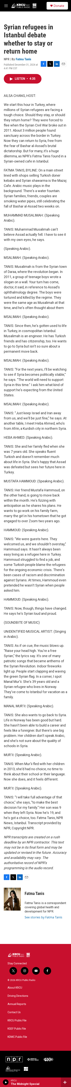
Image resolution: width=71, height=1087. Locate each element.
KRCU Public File (17, 1020)
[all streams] (66, 1082)
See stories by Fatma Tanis (43, 917)
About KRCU (15, 987)
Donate (59, 5)
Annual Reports (17, 1004)
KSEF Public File (17, 1028)
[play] (5, 1082)
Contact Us (14, 1012)
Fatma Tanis (23, 59)
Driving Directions (18, 995)
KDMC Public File (17, 1037)
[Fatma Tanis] (12, 899)
